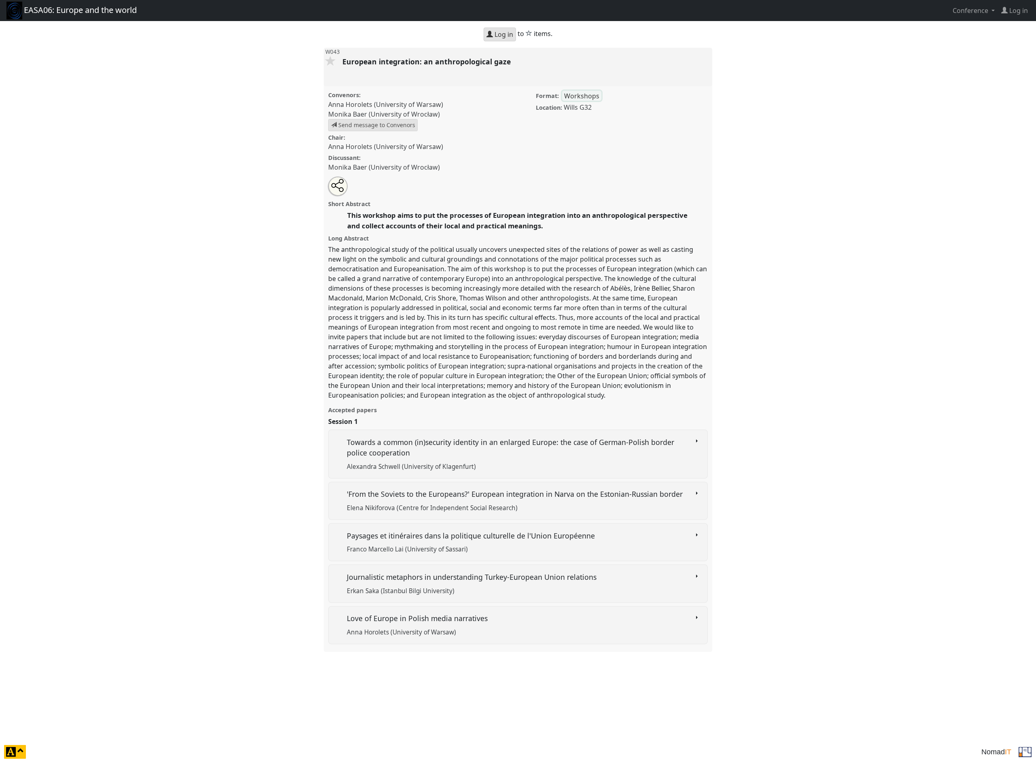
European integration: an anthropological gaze (427, 61)
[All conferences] (1025, 751)
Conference (971, 10)
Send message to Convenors (376, 125)
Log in (503, 34)
